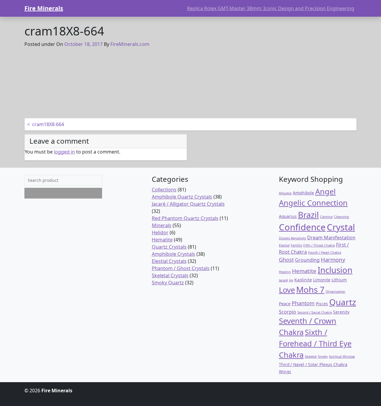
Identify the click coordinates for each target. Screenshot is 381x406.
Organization (335, 291)
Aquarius (288, 216)
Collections (164, 189)
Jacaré (283, 280)
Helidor (160, 232)
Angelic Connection (313, 203)
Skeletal (311, 356)
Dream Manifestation (331, 237)
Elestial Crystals (169, 261)
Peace (285, 303)
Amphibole (303, 193)
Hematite (162, 239)
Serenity (341, 312)
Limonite (321, 280)
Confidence (302, 227)
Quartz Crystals (169, 247)
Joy (291, 280)
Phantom (303, 303)
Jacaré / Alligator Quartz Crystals (188, 204)
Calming (326, 217)
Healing (285, 272)
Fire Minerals (43, 8)
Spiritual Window (342, 356)
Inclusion (335, 269)
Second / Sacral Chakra (314, 312)
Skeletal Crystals (170, 275)
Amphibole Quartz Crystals (182, 196)
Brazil (308, 214)
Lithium (339, 280)
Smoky (323, 356)
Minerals (161, 225)
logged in (64, 151)
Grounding (307, 260)
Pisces (322, 303)
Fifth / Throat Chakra (319, 245)
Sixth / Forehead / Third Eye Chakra (315, 343)
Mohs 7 (310, 289)
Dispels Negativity (292, 238)
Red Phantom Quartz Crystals (185, 218)
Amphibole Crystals (173, 254)
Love (287, 290)
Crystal (341, 227)
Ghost (286, 259)
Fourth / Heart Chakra (324, 252)
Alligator (285, 193)
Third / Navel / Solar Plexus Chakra (313, 364)
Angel (325, 191)
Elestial (284, 245)
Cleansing (341, 217)
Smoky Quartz (168, 282)
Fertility (296, 245)
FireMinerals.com (129, 44)
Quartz (342, 302)
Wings (285, 371)
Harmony (333, 259)
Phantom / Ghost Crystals (181, 268)
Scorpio (287, 312)
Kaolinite (303, 280)
